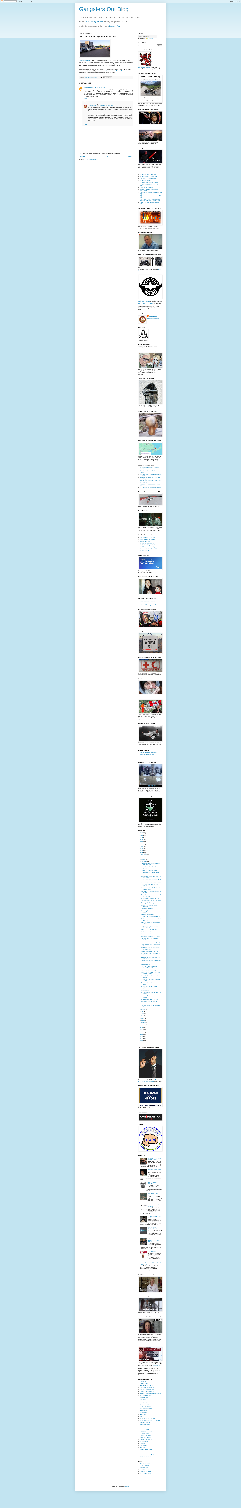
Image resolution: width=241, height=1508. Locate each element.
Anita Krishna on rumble (146, 1395)
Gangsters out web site (144, 67)
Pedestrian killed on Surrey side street (151, 879)
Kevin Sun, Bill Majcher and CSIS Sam (149, 187)
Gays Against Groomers (146, 1408)
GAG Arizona (143, 1414)
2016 (141, 1027)
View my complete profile (153, 318)
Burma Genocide (145, 964)
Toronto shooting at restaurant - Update (151, 936)
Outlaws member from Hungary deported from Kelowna (153, 1240)
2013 (141, 1034)
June (142, 1013)
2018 (141, 850)
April (142, 1018)
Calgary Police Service (145, 1435)
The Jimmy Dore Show (145, 1401)
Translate (151, 38)
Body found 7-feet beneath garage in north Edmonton (150, 864)
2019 (141, 848)
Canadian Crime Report (146, 1449)
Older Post (129, 156)
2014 (141, 1032)
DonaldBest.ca (143, 1410)
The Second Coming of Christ (147, 539)
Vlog (118, 26)
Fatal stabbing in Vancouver (148, 932)
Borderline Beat (144, 1383)
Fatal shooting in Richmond (148, 934)
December (144, 854)
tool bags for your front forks (145, 303)
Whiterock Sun (143, 1412)
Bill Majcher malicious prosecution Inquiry (150, 176)
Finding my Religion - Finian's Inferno (149, 549)
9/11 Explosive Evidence (146, 1473)
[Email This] (104, 77)
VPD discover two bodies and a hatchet (151, 882)
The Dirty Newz (144, 1426)
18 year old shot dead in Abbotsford (150, 999)
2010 (141, 1040)
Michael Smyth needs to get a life (149, 951)
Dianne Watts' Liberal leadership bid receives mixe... (150, 888)
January (143, 1025)
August (143, 1009)
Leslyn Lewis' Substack (146, 1430)
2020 (141, 846)
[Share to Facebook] (109, 77)
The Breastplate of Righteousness (148, 752)
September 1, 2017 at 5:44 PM (106, 105)
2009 (141, 1043)
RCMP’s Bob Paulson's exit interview (150, 916)
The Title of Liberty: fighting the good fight (150, 551)
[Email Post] (101, 77)
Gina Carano (143, 1399)
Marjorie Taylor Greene (146, 1439)
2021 (141, 844)
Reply (85, 98)
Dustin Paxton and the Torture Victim (153, 1183)
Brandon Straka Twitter (145, 1406)
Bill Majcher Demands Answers (148, 174)
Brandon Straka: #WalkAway (147, 1389)
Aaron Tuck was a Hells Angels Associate (150, 487)
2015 (141, 1029)
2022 (141, 842)
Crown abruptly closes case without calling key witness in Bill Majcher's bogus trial (151, 199)
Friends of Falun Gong (145, 1422)
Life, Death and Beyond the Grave (148, 545)
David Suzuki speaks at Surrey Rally (150, 942)
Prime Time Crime (144, 1403)
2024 (141, 837)
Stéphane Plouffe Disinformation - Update (154, 1228)
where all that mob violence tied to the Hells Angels (111, 71)
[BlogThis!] (106, 77)
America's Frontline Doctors (147, 1387)
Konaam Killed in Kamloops (148, 914)
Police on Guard (144, 1428)
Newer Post (82, 156)
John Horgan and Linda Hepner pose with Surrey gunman (150, 973)
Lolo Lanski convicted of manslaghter (154, 1205)
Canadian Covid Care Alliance (147, 1391)
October (143, 859)
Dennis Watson (92, 105)
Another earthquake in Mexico (149, 929)
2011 (141, 1038)
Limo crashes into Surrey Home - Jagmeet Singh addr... (149, 967)
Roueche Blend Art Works (146, 1405)
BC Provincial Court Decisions (147, 1418)
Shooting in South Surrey (147, 903)
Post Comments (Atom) (92, 159)
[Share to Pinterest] (111, 77)
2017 (141, 853)
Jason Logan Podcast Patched (147, 1455)
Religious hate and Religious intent (149, 537)
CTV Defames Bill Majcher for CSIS (149, 182)
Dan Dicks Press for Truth (146, 1385)
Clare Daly (142, 1443)
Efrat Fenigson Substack (146, 1431)
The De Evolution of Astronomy (148, 601)
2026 (141, 833)
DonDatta (86, 87)
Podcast (112, 26)
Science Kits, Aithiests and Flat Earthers (150, 603)
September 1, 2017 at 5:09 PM (97, 87)
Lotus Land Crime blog (145, 1437)
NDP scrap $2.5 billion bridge (148, 970)
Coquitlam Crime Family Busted (149, 870)
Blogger (127, 1486)
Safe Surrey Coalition (145, 1456)
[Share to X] (108, 77)
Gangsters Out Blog (104, 9)
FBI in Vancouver (152, 1251)
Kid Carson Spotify (144, 1433)
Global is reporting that (85, 60)
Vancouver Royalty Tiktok (146, 1451)
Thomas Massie (144, 1441)
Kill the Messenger (144, 1465)
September (144, 861)
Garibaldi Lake (145, 990)
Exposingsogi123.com (145, 1424)
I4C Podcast (143, 1447)
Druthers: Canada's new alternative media (150, 1393)
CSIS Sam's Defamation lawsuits (148, 178)
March (143, 1020)
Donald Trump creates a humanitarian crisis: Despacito (151, 961)
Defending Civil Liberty (147, 908)
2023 (141, 839)
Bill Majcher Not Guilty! (145, 180)
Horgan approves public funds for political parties (149, 926)
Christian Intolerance (145, 541)
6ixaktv (141, 1416)
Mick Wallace (143, 1445)
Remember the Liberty (145, 1471)
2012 (141, 1036)
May (142, 1016)
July (142, 1011)
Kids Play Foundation (145, 1453)
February (143, 1022)
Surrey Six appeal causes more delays (151, 900)
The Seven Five (144, 1467)
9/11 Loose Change (145, 1469)
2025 (141, 835)
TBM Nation (143, 1381)
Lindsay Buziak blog (145, 1397)
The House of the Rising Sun (147, 758)
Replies (87, 102)
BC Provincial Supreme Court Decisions (150, 1420)
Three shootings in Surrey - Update (150, 898)
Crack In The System (145, 1463)
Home (106, 156)
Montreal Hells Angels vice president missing (154, 1159)
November (144, 857)
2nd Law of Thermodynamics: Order (149, 605)
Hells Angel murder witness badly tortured (154, 1170)
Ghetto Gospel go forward (94, 22)
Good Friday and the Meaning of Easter (150, 547)
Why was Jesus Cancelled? (147, 543)
